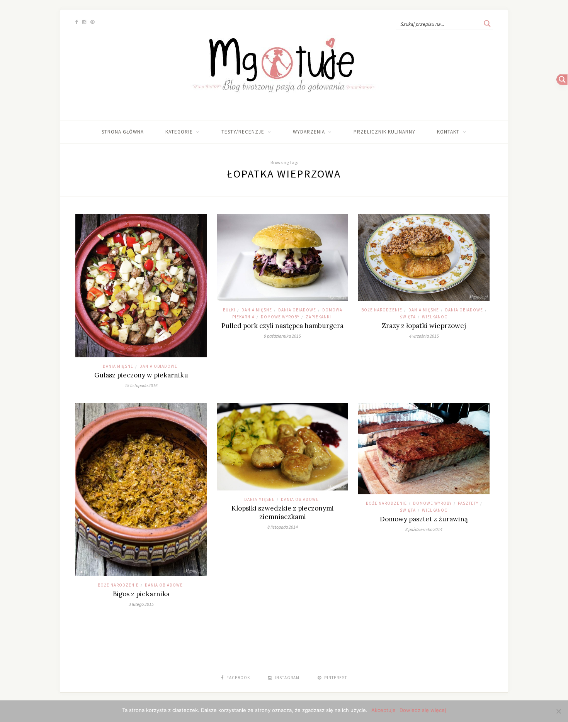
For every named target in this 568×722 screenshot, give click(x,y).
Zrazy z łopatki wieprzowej (424, 325)
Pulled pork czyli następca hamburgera (282, 325)
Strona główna (123, 132)
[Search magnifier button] (487, 23)
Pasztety (468, 503)
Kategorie (179, 132)
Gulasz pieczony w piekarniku (141, 375)
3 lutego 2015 (141, 604)
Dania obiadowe (158, 366)
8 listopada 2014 (282, 527)
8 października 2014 (423, 529)
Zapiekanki (318, 317)
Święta (408, 317)
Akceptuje (383, 710)
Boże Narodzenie (381, 310)
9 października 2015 (282, 336)
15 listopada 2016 (141, 385)
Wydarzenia (309, 132)
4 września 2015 (424, 336)
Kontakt (448, 132)
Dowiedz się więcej (423, 710)
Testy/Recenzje (242, 132)
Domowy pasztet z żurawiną (424, 519)
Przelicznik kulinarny (384, 132)
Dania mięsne (118, 366)
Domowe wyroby (280, 317)
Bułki (229, 310)
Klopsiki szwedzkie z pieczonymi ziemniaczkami (282, 512)
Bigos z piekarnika (141, 594)
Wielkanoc (434, 317)
